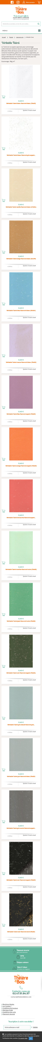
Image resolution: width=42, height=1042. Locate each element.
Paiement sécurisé (9, 1014)
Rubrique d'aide (8, 1010)
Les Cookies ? (7, 1006)
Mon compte (30, 2)
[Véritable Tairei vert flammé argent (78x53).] (21, 651)
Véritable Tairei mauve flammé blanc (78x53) (21, 362)
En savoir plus (22, 1038)
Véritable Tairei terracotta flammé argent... (21, 518)
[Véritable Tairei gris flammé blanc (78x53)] (21, 755)
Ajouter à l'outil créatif (29, 110)
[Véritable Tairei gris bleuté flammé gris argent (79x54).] (21, 703)
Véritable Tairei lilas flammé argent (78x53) (21, 414)
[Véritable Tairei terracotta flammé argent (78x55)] (21, 496)
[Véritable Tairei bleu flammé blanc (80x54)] (21, 289)
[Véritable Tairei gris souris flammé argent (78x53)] (21, 806)
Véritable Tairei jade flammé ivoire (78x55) (21, 621)
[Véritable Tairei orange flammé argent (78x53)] (21, 444)
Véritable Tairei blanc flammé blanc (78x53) (21, 103)
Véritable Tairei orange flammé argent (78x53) (21, 466)
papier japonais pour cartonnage (23, 47)
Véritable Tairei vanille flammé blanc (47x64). (21, 207)
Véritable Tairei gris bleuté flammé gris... (21, 725)
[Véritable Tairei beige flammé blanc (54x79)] (21, 237)
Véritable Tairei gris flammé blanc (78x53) (21, 776)
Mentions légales (8, 1004)
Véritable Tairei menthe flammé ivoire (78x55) (21, 569)
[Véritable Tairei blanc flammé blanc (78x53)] (21, 82)
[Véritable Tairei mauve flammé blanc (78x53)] (21, 340)
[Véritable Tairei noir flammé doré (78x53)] (21, 910)
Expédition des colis (9, 1012)
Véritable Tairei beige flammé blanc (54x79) (21, 259)
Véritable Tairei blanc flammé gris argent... (21, 155)
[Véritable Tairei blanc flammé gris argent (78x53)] (21, 133)
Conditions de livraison (10, 1008)
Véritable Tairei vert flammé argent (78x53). (21, 673)
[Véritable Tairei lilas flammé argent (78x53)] (21, 392)
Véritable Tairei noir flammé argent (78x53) (21, 880)
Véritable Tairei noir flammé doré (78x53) (21, 932)
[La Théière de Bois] (21, 10)
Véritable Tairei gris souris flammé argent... (21, 828)
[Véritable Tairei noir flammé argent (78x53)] (21, 858)
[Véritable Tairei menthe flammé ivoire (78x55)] (21, 548)
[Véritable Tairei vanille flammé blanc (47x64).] (21, 185)
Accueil (4, 37)
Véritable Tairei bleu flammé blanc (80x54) (21, 310)
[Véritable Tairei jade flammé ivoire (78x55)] (21, 599)
